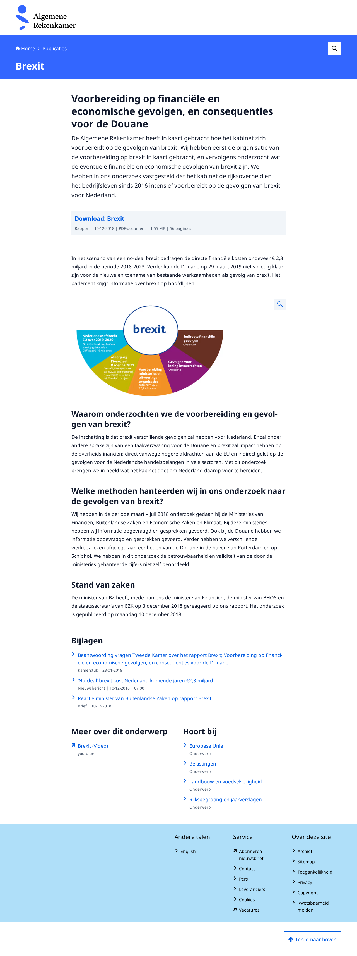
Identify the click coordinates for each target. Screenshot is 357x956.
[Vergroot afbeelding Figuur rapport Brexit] (280, 304)
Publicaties (54, 48)
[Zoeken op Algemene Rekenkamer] (334, 48)
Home (28, 48)
